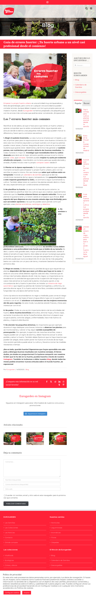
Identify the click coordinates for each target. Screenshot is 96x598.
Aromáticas (56, 533)
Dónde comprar (11, 542)
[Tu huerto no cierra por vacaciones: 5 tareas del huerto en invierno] (35, 438)
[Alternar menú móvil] (91, 8)
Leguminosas (56, 528)
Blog (27, 369)
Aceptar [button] (27, 593)
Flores (53, 537)
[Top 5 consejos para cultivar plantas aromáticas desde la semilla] (79, 110)
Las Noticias (10, 533)
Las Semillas (10, 523)
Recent (86, 103)
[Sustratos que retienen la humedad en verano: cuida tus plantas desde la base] (79, 160)
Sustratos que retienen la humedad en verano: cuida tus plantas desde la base (86, 172)
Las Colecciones (11, 528)
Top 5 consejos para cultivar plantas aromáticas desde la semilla (86, 118)
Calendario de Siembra (60, 560)
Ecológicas (9, 560)
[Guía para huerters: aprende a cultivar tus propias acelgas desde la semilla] (79, 194)
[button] (5, 439)
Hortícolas (55, 523)
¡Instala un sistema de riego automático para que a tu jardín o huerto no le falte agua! (86, 241)
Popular (78, 103)
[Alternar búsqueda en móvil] (86, 8)
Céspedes (55, 542)
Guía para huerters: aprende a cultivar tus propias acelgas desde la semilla (86, 206)
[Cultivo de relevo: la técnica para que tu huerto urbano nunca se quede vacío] (12, 438)
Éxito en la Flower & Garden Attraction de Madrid (86, 143)
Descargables (80, 92)
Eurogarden (10, 369)
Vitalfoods (9, 555)
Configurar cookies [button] (12, 593)
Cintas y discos (11, 565)
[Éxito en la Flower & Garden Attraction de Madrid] (79, 136)
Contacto (9, 537)
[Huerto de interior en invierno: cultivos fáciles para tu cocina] (58, 438)
